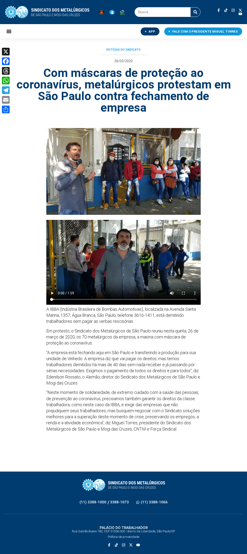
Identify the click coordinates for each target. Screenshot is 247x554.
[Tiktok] (226, 10)
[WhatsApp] (6, 80)
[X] (6, 51)
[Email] (6, 100)
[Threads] (6, 71)
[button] (9, 31)
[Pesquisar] (195, 12)
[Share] (6, 109)
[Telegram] (6, 90)
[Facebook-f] (218, 10)
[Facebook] (6, 61)
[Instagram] (233, 10)
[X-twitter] (240, 10)
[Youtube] (240, 14)
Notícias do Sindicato (123, 49)
